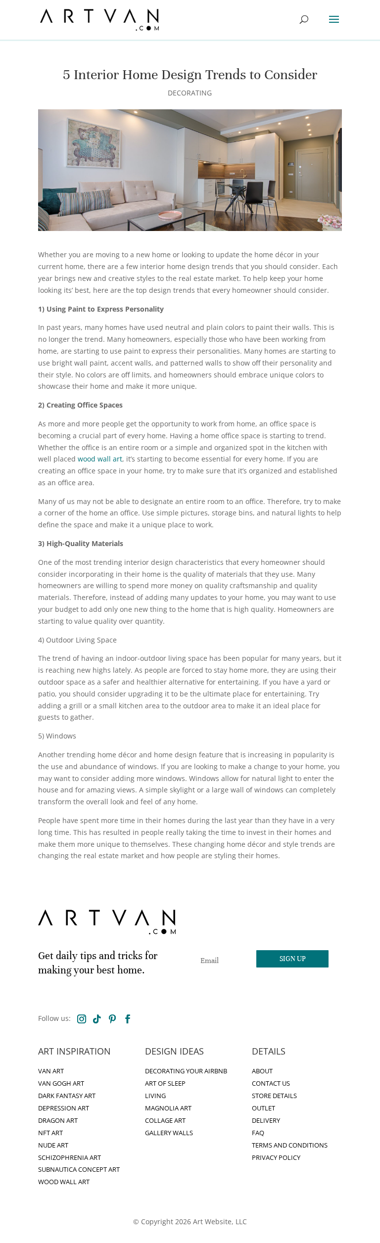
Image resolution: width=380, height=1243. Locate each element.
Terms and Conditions (290, 1145)
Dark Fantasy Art (66, 1096)
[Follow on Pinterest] (112, 1019)
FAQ (258, 1133)
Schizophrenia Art (69, 1157)
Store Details (274, 1096)
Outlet (263, 1108)
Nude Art (53, 1145)
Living (155, 1096)
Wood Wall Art (64, 1182)
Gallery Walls (169, 1133)
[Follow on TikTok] (97, 1019)
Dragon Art (58, 1120)
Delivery (266, 1120)
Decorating (190, 92)
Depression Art (63, 1108)
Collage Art (165, 1120)
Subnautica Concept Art (79, 1169)
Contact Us (271, 1083)
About (262, 1071)
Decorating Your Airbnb (186, 1071)
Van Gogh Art (61, 1083)
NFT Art (50, 1133)
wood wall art (100, 458)
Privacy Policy (276, 1157)
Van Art (51, 1071)
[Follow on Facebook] (128, 1019)
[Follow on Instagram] (82, 1019)
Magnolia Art (168, 1108)
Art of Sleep (165, 1083)
